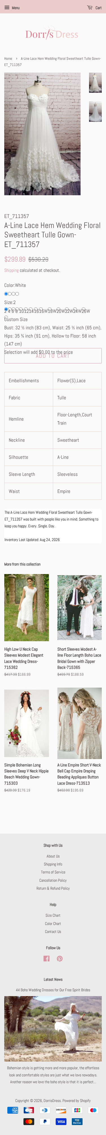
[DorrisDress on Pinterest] (60, 959)
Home (8, 58)
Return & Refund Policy (53, 888)
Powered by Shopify (76, 1100)
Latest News (53, 979)
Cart (98, 7)
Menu (15, 7)
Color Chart (53, 923)
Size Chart (53, 915)
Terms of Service (53, 872)
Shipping (11, 270)
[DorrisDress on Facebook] (46, 959)
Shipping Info (53, 864)
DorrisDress (52, 1100)
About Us (53, 856)
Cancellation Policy (53, 880)
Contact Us (53, 931)
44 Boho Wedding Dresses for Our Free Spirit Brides (53, 989)
